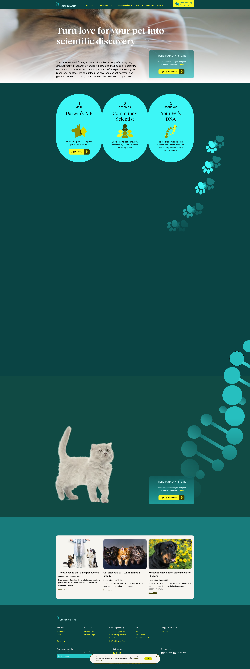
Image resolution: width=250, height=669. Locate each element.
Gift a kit (112, 638)
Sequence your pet (117, 632)
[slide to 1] (208, 319)
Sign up (182, 5)
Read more (62, 589)
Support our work (153, 5)
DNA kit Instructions (117, 641)
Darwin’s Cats (71, 293)
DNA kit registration (117, 635)
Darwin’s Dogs (98, 283)
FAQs (59, 638)
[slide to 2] (210, 319)
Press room (140, 635)
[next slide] (219, 319)
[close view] (156, 656)
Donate (165, 632)
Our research (104, 5)
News (138, 5)
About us (89, 5)
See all (97, 529)
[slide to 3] (212, 319)
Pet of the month (143, 638)
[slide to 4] (214, 319)
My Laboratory (186, 2)
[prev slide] (204, 319)
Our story (61, 632)
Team (59, 635)
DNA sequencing (123, 5)
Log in (189, 5)
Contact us (61, 641)
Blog (137, 632)
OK (148, 659)
